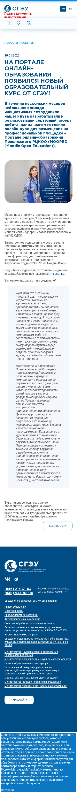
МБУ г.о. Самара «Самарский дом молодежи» (32, 677)
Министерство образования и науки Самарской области (38, 659)
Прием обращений (15, 606)
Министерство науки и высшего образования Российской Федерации (31, 653)
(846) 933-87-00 (19, 593)
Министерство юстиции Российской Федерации (33, 681)
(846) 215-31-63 (18, 589)
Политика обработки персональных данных (30, 623)
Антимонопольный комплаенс (22, 619)
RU (63, 8)
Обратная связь (14, 610)
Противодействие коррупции (21, 615)
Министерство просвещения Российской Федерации (36, 686)
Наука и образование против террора (26, 663)
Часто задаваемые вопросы (21, 634)
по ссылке (57, 273)
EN (70, 8)
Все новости (57, 525)
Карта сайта (19, 700)
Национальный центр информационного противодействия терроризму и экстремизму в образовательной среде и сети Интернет (32, 670)
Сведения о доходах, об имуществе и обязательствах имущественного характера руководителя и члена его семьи (37, 641)
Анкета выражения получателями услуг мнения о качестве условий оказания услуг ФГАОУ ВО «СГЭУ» (36, 629)
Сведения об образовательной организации (31, 600)
